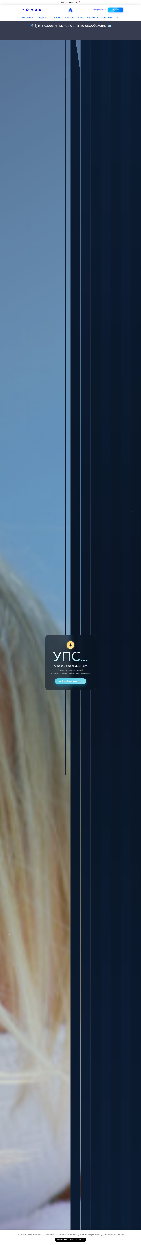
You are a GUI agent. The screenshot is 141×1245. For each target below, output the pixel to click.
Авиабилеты (27, 17)
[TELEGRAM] (31, 10)
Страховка (56, 17)
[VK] (23, 10)
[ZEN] (40, 10)
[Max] (27, 10)
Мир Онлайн (92, 17)
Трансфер (69, 17)
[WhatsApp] (36, 10)
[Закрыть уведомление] (139, 1232)
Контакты (107, 17)
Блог (80, 17)
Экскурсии (42, 17)
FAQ (118, 17)
